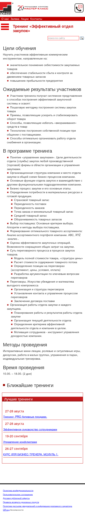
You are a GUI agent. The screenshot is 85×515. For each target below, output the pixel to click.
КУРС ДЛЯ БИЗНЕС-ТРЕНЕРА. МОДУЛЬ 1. (30, 454)
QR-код (6, 509)
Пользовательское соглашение (18, 494)
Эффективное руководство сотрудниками (30, 429)
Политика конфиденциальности (18, 490)
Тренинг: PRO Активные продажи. (25, 416)
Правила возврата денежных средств (21, 502)
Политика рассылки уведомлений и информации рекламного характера (37, 506)
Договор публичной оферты (16, 498)
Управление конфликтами (20, 442)
